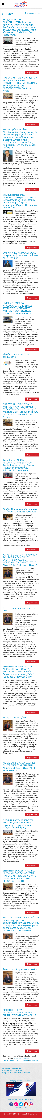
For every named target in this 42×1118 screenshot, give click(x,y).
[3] (20, 1058)
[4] (23, 1058)
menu (3, 4)
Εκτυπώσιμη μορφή (32, 13)
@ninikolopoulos (21, 1107)
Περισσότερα (32, 73)
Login (18, 1060)
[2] (18, 1058)
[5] (25, 1058)
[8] (32, 1058)
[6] (27, 1058)
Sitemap (25, 1060)
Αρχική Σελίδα (9, 1060)
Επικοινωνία (33, 1060)
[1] (16, 1058)
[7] (29, 1058)
